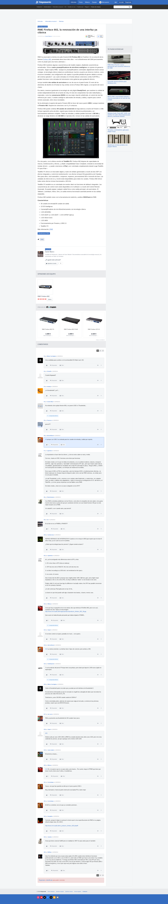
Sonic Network (51, 891)
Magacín (87, 7)
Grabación (39, 7)
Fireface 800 (47, 59)
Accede (121, 2)
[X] (51, 897)
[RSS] (54, 897)
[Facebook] (47, 897)
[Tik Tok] (44, 897)
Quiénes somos (69, 891)
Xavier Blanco (48, 36)
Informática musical (58, 7)
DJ (65, 7)
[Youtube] (41, 897)
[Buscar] (129, 7)
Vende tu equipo (60, 891)
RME (51, 229)
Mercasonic (105, 2)
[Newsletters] (57, 897)
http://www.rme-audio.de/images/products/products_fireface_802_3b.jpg (65, 611)
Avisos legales (77, 891)
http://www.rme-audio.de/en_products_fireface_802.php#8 (61, 825)
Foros (81, 2)
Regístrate (128, 2)
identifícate (49, 880)
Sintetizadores (47, 7)
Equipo (94, 2)
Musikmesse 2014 (43, 233)
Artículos (73, 2)
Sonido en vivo (71, 7)
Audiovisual (80, 7)
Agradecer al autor (52, 263)
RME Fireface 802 (43, 296)
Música (87, 2)
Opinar (49, 299)
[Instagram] (38, 897)
